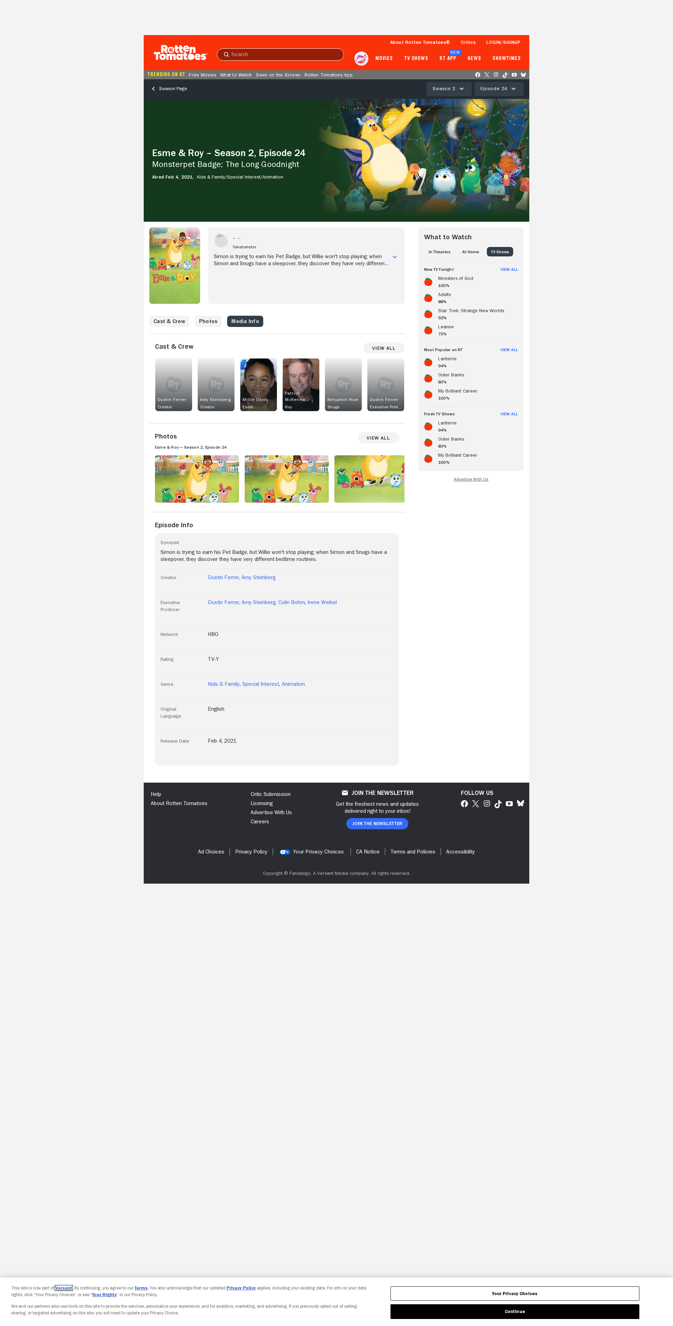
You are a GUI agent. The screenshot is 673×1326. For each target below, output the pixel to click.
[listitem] (471, 281)
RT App (448, 58)
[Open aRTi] (361, 58)
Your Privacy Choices (318, 852)
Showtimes (506, 58)
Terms (141, 1288)
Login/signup (503, 42)
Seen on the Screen (278, 74)
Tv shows (416, 58)
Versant (63, 1288)
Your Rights (104, 1294)
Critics (468, 42)
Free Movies (202, 74)
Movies (384, 58)
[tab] (439, 252)
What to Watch (236, 74)
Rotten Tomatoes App (329, 74)
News (474, 58)
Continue (515, 1311)
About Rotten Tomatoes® (420, 42)
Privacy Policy (241, 1288)
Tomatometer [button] (244, 247)
